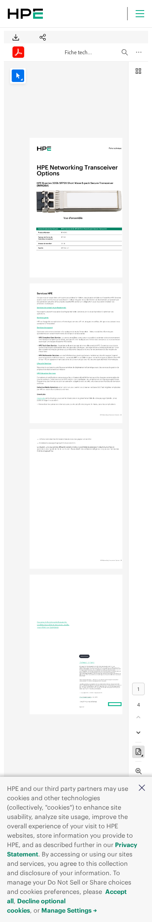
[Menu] (140, 14)
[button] (142, 788)
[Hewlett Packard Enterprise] (25, 14)
